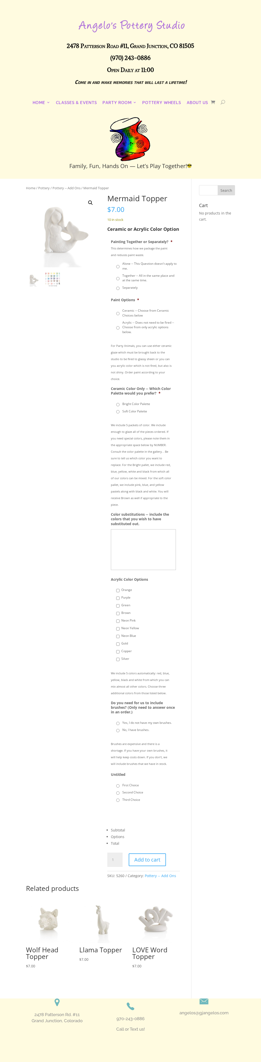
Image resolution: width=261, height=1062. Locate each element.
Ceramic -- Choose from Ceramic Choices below (145, 312)
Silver (125, 658)
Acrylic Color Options (129, 579)
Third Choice (131, 800)
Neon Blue (128, 636)
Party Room (117, 102)
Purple (125, 597)
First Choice (130, 785)
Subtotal (118, 830)
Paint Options (125, 300)
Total (115, 843)
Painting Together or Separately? (142, 241)
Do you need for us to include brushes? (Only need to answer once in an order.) (143, 707)
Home (39, 102)
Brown (125, 613)
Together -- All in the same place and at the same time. (148, 277)
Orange (126, 590)
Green (125, 605)
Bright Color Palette (136, 404)
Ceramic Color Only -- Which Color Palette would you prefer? (141, 391)
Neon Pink (128, 620)
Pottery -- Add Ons (160, 875)
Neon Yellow (130, 628)
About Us (197, 102)
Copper (126, 651)
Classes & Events (76, 102)
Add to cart (147, 859)
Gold (124, 643)
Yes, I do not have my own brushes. (147, 722)
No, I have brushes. (135, 730)
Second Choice (132, 792)
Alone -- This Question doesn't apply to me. (149, 265)
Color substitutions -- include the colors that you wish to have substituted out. (140, 519)
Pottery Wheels (161, 102)
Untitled (118, 774)
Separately (130, 287)
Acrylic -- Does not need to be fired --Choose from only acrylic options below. (148, 327)
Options (117, 836)
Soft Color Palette (134, 411)
